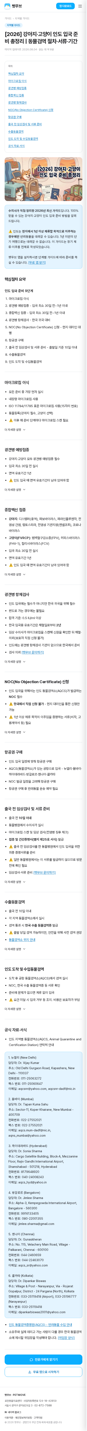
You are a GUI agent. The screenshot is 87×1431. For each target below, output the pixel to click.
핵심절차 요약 (16, 73)
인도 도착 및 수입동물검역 (23, 138)
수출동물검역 (15, 131)
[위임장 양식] (69, 1354)
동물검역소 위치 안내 (22, 950)
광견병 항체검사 (17, 102)
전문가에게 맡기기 (44, 1375)
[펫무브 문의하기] (33, 656)
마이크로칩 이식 (17, 81)
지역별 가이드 (22, 18)
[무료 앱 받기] (37, 262)
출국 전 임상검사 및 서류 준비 (25, 124)
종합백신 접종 (16, 95)
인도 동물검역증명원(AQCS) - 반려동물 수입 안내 (40, 1341)
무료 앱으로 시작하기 (45, 1387)
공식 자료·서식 (16, 146)
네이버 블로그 (13, 1428)
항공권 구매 (15, 117)
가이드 (8, 18)
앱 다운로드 (65, 6)
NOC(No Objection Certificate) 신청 (30, 109)
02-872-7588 (43, 1421)
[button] (80, 6)
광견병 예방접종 (17, 88)
